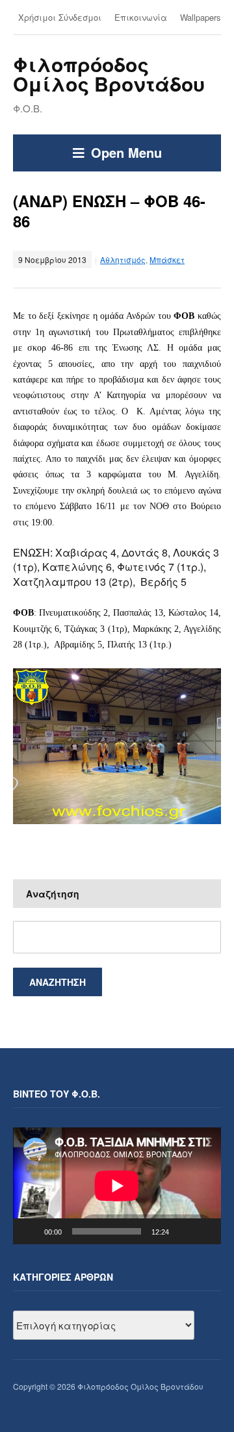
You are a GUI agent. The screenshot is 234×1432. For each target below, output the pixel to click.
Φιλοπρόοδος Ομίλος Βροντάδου (109, 73)
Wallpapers (200, 17)
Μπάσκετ (167, 259)
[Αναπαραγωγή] (29, 1231)
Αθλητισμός (123, 259)
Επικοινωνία (140, 17)
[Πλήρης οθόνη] (204, 1231)
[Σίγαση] (183, 1231)
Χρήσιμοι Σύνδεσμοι (59, 17)
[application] (117, 1185)
